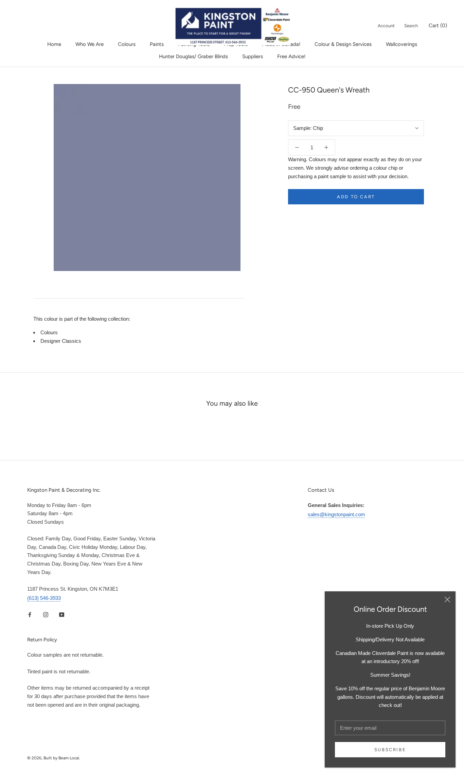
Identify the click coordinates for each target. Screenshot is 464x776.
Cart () (438, 25)
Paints (157, 44)
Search (411, 25)
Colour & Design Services (343, 44)
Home (54, 44)
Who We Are (89, 44)
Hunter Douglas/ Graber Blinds (193, 56)
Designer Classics (60, 341)
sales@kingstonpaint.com (336, 514)
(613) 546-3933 (44, 598)
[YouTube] (61, 614)
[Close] (447, 599)
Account (386, 25)
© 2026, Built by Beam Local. (53, 758)
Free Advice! (291, 56)
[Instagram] (45, 614)
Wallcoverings (401, 44)
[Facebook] (29, 614)
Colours (127, 44)
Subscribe (390, 749)
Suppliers (252, 56)
